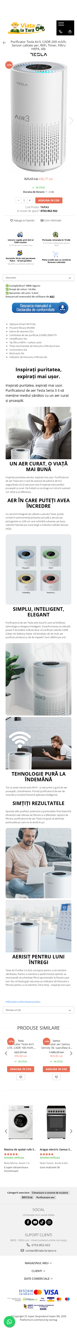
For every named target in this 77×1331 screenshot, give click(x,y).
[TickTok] (42, 1222)
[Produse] (61, 25)
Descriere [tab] (11, 277)
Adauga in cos (48, 200)
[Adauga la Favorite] (20, 1077)
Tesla (21, 1040)
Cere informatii (52, 220)
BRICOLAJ (27, 1197)
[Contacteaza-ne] (60, 31)
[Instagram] (49, 1222)
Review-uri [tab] (13, 1010)
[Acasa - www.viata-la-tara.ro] (26, 28)
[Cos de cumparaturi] (70, 31)
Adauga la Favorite (24, 220)
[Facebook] (28, 1222)
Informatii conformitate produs (23, 1001)
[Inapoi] (3, 42)
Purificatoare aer (45, 1197)
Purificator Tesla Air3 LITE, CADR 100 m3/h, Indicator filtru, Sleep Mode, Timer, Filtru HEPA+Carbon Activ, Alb (21, 1045)
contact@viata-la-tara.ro (40, 1250)
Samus (56, 1040)
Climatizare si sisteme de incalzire (50, 1192)
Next (71, 121)
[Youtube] (35, 1222)
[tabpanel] (38, 117)
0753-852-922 (40, 1245)
